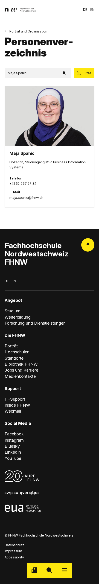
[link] (20, 9)
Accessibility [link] (14, 557)
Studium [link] (12, 310)
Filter (86, 73)
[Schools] (34, 570)
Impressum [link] (13, 551)
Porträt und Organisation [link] (28, 31)
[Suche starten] (49, 570)
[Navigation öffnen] (64, 570)
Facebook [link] (14, 433)
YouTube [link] (13, 458)
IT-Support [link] (15, 399)
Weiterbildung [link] (18, 317)
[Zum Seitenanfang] (87, 244)
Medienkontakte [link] (20, 376)
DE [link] (85, 10)
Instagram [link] (14, 440)
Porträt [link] (11, 345)
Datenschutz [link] (14, 545)
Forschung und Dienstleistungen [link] (35, 323)
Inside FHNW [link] (17, 405)
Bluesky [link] (12, 446)
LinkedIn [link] (13, 452)
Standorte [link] (14, 358)
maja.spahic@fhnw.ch (26, 198)
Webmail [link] (13, 411)
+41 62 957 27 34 (22, 183)
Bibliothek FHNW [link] (21, 364)
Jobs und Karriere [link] (21, 370)
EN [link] (92, 10)
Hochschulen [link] (17, 351)
